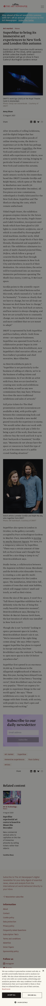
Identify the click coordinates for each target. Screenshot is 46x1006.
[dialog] (23, 987)
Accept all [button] (11, 995)
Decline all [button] (32, 995)
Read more (6, 989)
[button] (22, 1002)
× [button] (43, 971)
